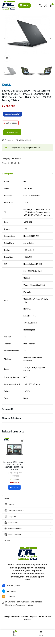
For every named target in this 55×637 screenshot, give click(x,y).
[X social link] (12, 163)
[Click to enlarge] (7, 58)
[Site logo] (8, 5)
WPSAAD (27, 620)
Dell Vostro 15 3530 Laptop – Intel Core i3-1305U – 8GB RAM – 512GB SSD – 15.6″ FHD (14, 465)
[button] (14, 487)
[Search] (40, 5)
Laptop (9, 473)
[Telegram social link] (18, 163)
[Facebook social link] (8, 163)
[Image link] (27, 553)
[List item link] (27, 586)
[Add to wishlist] (21, 441)
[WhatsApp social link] (15, 163)
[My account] (45, 5)
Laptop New (16, 158)
